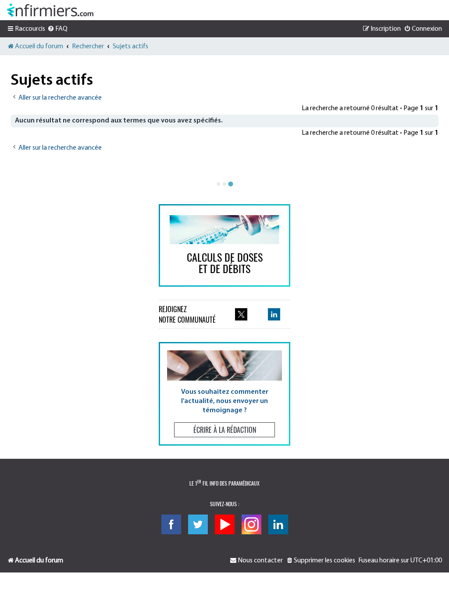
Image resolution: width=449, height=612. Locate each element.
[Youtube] (225, 524)
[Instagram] (251, 524)
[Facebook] (171, 524)
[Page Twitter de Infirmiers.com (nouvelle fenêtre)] (241, 314)
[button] (224, 393)
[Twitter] (198, 524)
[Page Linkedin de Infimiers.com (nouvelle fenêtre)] (274, 314)
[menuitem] (57, 29)
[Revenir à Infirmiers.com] (50, 10)
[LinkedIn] (278, 524)
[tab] (218, 184)
